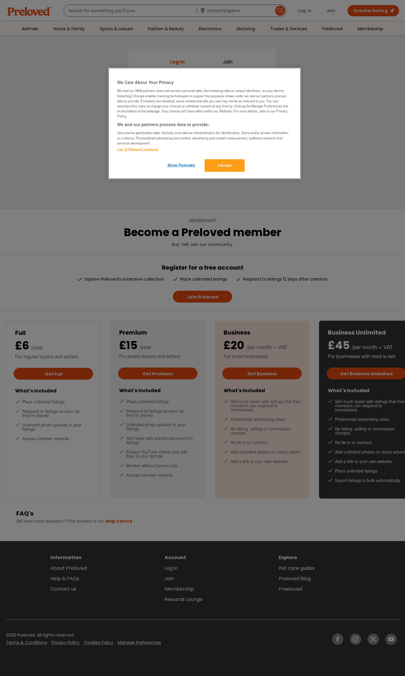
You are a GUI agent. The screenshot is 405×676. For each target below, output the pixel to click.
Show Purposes (181, 165)
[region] (204, 123)
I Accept (225, 165)
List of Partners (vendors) (137, 149)
